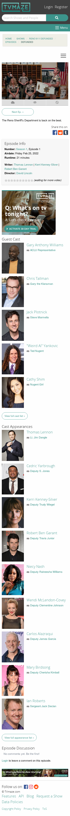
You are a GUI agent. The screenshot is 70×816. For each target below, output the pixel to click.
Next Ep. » (18, 111)
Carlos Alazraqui (40, 634)
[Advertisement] (29, 212)
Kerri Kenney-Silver (46, 164)
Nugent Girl (36, 384)
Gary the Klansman (41, 284)
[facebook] (55, 133)
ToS (44, 809)
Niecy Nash (36, 566)
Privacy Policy (32, 809)
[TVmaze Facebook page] (26, 787)
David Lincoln (24, 173)
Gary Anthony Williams (45, 245)
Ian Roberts (36, 701)
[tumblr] (65, 133)
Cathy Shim (36, 379)
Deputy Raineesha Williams (46, 572)
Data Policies (12, 802)
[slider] (18, 180)
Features (9, 796)
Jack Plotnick (37, 312)
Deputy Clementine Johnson (46, 605)
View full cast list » (14, 416)
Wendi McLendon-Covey (46, 600)
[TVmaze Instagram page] (31, 787)
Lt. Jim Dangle (38, 437)
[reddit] (60, 133)
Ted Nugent (37, 351)
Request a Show (49, 796)
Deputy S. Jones (40, 471)
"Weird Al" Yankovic (42, 346)
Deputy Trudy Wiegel (42, 504)
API (21, 796)
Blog (30, 796)
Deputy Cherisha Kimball (44, 672)
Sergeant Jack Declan (43, 706)
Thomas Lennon (23, 164)
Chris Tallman (38, 278)
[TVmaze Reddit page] (36, 787)
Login (48, 7)
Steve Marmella (39, 317)
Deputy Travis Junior (42, 538)
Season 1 (21, 149)
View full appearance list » (19, 737)
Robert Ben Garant (15, 169)
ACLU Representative (42, 250)
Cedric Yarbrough (41, 466)
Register (61, 7)
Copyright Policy (11, 809)
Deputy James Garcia (43, 639)
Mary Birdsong (38, 667)
